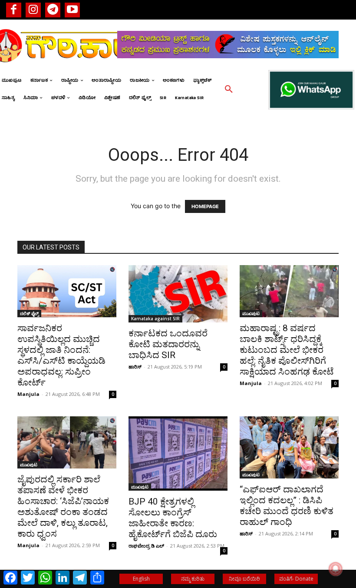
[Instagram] (33, 9)
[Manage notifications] (336, 569)
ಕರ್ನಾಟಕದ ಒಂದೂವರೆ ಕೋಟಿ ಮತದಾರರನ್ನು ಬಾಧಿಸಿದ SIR (168, 344)
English (141, 578)
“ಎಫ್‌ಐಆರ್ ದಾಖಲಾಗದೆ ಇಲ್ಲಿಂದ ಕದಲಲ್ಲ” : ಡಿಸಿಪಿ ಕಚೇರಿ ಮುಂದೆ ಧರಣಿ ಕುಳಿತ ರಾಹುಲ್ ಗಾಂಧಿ (286, 505)
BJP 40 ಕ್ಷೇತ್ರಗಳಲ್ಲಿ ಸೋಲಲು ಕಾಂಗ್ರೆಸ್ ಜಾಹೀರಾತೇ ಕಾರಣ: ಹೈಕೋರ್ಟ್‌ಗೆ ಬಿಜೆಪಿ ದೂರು (173, 517)
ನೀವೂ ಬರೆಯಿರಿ (244, 578)
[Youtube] (72, 9)
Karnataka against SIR (155, 319)
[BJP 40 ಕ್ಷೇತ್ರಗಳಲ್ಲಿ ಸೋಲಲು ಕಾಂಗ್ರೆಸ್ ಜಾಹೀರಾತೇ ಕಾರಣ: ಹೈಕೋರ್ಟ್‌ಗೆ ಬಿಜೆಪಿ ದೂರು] (178, 453)
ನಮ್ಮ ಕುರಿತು (192, 578)
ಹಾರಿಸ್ (135, 366)
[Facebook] (13, 9)
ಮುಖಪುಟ (251, 313)
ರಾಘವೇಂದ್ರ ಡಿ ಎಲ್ (146, 545)
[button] (228, 89)
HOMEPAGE (205, 206)
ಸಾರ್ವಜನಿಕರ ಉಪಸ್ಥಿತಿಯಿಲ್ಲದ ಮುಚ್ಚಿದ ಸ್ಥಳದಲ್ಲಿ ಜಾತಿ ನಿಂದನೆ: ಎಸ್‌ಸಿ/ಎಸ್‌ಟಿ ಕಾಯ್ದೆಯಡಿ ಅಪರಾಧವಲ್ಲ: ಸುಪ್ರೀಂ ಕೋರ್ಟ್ (61, 355)
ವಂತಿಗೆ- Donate (296, 578)
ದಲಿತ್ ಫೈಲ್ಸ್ (29, 313)
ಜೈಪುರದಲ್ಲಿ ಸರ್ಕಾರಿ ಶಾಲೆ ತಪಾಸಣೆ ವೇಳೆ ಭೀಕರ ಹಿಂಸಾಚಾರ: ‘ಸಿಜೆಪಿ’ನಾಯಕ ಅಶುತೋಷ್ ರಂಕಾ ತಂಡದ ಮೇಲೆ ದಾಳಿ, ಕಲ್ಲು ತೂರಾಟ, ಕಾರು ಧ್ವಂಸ (63, 506)
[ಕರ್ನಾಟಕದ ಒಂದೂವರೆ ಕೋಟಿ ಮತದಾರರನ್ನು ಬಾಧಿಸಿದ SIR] (178, 293)
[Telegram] (52, 9)
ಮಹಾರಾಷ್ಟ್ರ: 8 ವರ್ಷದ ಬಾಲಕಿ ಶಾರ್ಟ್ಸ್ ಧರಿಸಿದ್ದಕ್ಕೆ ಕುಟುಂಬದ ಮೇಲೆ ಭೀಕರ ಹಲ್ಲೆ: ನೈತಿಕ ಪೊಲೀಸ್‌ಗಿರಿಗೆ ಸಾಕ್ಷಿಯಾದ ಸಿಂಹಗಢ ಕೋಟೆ (287, 350)
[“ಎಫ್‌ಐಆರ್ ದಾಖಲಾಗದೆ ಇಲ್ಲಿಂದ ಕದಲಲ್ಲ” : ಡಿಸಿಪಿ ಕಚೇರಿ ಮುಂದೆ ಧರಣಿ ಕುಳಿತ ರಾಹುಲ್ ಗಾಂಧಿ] (289, 447)
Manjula (28, 394)
